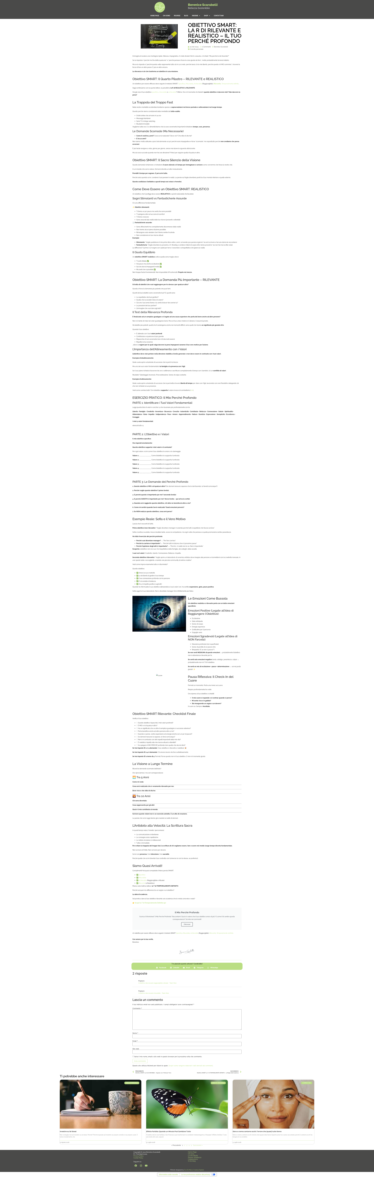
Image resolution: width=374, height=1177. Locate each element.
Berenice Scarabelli (203, 5)
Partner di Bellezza (194, 1157)
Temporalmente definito (230, 84)
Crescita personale (196, 49)
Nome (135, 1033)
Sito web (135, 1049)
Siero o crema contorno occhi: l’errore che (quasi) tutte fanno (257, 1131)
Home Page (154, 16)
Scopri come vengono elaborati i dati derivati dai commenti (191, 1066)
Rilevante (217, 84)
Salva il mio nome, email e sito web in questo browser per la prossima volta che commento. (168, 1056)
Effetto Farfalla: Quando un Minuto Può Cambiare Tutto (168, 1131)
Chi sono (166, 16)
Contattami (219, 16)
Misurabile (189, 84)
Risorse (177, 16)
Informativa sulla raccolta (168, 1174)
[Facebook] (135, 1165)
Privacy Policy (138, 1156)
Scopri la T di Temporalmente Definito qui (150, 903)
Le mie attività (193, 1156)
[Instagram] (141, 1165)
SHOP (206, 16)
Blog (186, 16)
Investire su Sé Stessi (68, 1131)
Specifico (181, 84)
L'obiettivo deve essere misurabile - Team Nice (153, 993)
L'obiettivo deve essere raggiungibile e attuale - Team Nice (157, 983)
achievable (172, 92)
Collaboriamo (193, 1159)
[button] (161, 967)
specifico (155, 92)
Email (135, 1041)
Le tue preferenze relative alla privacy (195, 1174)
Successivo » (198, 1145)
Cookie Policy (138, 1158)
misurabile (163, 92)
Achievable (198, 84)
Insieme (195, 16)
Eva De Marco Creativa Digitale (194, 1170)
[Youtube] (146, 1165)
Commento (137, 1008)
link (192, 390)
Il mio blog (192, 1161)
